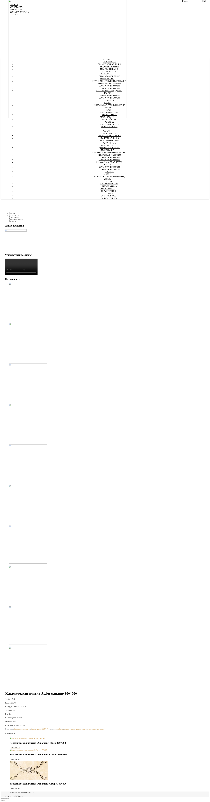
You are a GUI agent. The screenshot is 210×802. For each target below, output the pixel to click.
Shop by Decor (109, 133)
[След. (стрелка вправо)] (4, 800)
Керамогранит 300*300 (109, 169)
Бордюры (109, 172)
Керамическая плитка (22, 729)
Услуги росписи (109, 127)
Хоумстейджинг (109, 119)
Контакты (12, 221)
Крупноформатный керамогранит (109, 152)
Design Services (107, 188)
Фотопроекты (109, 143)
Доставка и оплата (16, 219)
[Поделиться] (6, 798)
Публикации (14, 217)
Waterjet (107, 131)
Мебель (107, 179)
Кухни (109, 181)
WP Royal (18, 796)
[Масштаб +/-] (2, 798)
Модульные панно (109, 140)
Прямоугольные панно (109, 135)
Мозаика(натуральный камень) (109, 176)
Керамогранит (107, 150)
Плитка (107, 164)
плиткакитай (87, 729)
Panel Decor (107, 145)
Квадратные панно (109, 138)
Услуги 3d (109, 122)
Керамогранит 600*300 (109, 167)
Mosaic (107, 174)
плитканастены (98, 729)
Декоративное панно (109, 147)
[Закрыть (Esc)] (8, 798)
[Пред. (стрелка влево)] (2, 800)
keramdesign (58, 729)
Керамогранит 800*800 (109, 157)
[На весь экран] (4, 798)
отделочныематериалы (72, 729)
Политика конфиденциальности (22, 792)
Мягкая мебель (109, 186)
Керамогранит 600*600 (109, 160)
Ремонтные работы (109, 124)
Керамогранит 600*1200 (109, 155)
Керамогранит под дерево (109, 162)
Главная (12, 213)
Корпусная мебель (109, 184)
